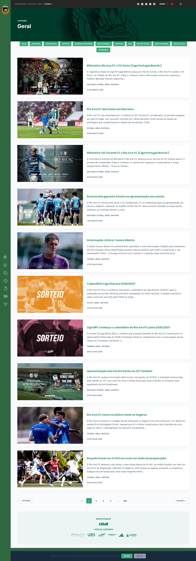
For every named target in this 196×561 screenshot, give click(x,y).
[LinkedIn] (154, 4)
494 (125, 501)
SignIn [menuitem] (162, 4)
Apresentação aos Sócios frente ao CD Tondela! (119, 371)
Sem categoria (161, 44)
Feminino (91, 346)
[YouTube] (150, 4)
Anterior (26, 501)
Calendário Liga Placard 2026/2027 (111, 284)
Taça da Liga (179, 44)
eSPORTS (65, 44)
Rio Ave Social (143, 44)
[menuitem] (172, 4)
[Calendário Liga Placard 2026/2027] (50, 295)
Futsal (90, 303)
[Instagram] (146, 4)
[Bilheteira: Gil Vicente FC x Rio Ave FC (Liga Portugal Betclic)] (50, 165)
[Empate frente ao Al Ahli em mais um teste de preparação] (50, 470)
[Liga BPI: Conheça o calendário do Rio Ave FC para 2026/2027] (50, 339)
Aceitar (127, 556)
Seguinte (181, 501)
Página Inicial (21, 4)
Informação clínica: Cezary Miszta (110, 240)
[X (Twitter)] (142, 4)
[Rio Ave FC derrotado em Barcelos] (50, 121)
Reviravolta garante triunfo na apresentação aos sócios (125, 196)
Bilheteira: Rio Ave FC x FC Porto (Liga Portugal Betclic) (124, 65)
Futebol (100, 84)
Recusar (140, 556)
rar (130, 44)
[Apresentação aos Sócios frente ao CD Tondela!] (50, 383)
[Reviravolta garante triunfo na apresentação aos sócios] (50, 208)
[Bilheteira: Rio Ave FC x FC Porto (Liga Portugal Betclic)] (50, 77)
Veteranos (103, 50)
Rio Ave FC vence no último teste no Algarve (117, 415)
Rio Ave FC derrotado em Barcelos (110, 109)
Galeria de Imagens (83, 44)
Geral (40, 4)
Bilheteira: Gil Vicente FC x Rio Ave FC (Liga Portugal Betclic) (128, 153)
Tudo (24, 44)
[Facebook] (138, 4)
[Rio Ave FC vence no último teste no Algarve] (50, 427)
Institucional (103, 44)
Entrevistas (51, 44)
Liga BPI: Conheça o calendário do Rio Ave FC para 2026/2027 (128, 327)
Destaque (36, 44)
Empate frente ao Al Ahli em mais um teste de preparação (126, 458)
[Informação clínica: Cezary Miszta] (50, 252)
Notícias (32, 4)
